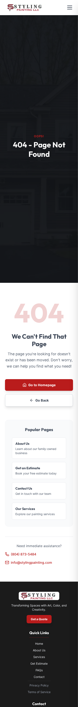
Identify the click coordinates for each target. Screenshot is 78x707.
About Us (39, 650)
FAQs (39, 670)
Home (39, 643)
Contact (39, 677)
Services (39, 657)
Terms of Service (39, 692)
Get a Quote (39, 619)
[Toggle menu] (69, 7)
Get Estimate (39, 663)
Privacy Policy (39, 685)
